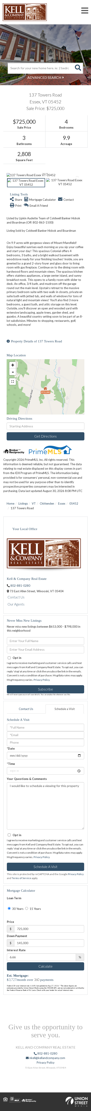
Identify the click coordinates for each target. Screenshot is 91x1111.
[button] (77, 68)
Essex (61, 503)
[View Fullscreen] (12, 381)
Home (10, 503)
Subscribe (45, 689)
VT (34, 503)
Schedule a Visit (65, 709)
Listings (23, 503)
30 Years (17, 908)
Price (10, 922)
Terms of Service (21, 878)
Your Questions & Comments (27, 779)
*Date (11, 748)
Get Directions (45, 436)
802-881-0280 (20, 585)
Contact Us (16, 597)
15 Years (35, 908)
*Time (11, 764)
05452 (73, 503)
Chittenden (47, 503)
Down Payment (17, 936)
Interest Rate (16, 950)
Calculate (45, 966)
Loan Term (14, 898)
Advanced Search (44, 77)
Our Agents (16, 604)
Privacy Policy (41, 679)
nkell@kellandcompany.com (47, 1058)
